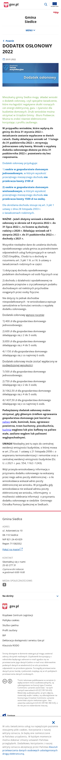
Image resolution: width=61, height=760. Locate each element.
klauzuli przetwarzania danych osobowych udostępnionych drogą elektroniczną (30, 750)
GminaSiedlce (30, 19)
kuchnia (6, 429)
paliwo (6, 421)
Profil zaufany (9, 630)
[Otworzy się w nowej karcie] (4, 585)
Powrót (10, 40)
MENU (29, 30)
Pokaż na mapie (12, 549)
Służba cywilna (10, 625)
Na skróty (8, 595)
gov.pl (14, 606)
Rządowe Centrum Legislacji (17, 615)
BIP (4, 635)
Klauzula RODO (10, 645)
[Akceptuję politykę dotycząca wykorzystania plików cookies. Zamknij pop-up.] (53, 722)
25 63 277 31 (9, 565)
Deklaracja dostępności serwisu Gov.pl (23, 640)
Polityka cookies (10, 620)
